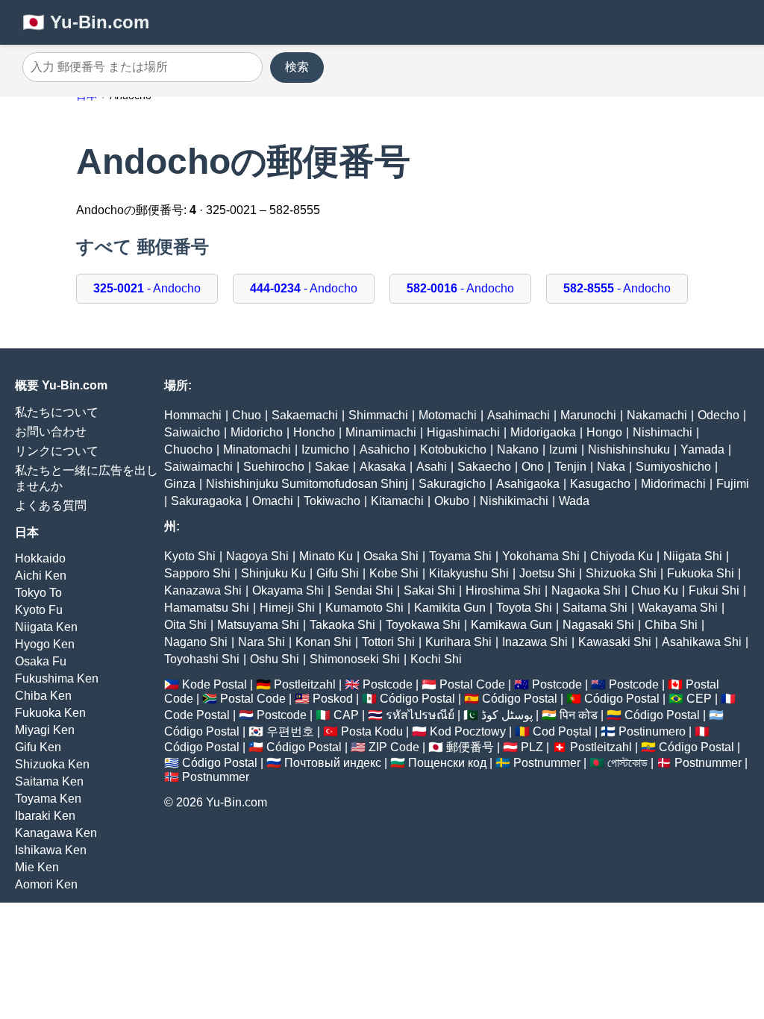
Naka (611, 466)
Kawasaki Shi (614, 642)
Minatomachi (257, 449)
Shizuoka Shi (621, 573)
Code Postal (197, 715)
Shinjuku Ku (273, 573)
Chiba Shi (671, 624)
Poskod (333, 698)
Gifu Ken (38, 747)
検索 (297, 66)
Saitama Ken (49, 781)
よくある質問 (51, 505)
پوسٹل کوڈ (507, 715)
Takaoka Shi (342, 624)
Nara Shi (261, 642)
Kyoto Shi (190, 556)
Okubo (451, 501)
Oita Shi (185, 624)
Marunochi (588, 415)
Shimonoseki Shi (355, 659)
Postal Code (472, 684)
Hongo (604, 432)
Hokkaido (40, 558)
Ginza (179, 483)
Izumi (563, 449)
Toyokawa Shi (423, 624)
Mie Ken (37, 867)
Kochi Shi (436, 659)
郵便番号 (470, 747)
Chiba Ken (43, 695)
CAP (346, 715)
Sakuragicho (452, 483)
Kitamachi (397, 501)
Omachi (272, 501)
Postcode (388, 684)
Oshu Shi (274, 659)
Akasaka (383, 466)
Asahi (431, 466)
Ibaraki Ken (45, 815)
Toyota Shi (524, 607)
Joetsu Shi (547, 573)
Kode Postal (214, 684)
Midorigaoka (543, 432)
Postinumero (652, 731)
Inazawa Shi (535, 642)
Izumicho (325, 449)
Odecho (718, 415)
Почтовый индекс (332, 762)
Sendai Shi (363, 590)
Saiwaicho (192, 432)
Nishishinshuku (629, 449)
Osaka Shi (391, 556)
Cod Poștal (562, 731)
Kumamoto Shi (364, 607)
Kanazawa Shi (203, 590)
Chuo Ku (654, 590)
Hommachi (193, 415)
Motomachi (448, 415)
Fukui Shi (714, 590)
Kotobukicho (453, 449)
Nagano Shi (196, 642)
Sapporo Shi (197, 573)
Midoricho (257, 432)
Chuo (246, 415)
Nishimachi (662, 432)
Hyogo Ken (45, 644)
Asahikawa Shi (702, 642)
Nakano (518, 449)
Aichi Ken (40, 575)
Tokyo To (38, 592)
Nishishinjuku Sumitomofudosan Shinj (307, 483)
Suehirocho (273, 466)
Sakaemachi (305, 415)
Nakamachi (657, 415)
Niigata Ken (46, 627)
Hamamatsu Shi (206, 607)
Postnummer (546, 762)
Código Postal (417, 698)
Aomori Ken (46, 884)
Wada (574, 501)
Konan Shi (323, 642)
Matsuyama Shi (258, 624)
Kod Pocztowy (468, 731)
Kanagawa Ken (56, 833)
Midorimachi (673, 483)
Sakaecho (484, 466)
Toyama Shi (460, 556)
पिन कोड (579, 715)
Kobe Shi (394, 573)
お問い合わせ (51, 431)
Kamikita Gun (450, 607)
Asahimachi (518, 415)
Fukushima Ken (56, 678)
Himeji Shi (287, 607)
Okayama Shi (288, 590)
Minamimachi (380, 432)
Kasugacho (600, 483)
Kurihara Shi (458, 642)
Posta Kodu (372, 731)
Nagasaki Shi (598, 624)
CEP (699, 698)
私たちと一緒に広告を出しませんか (86, 478)
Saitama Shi (595, 607)
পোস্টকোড (627, 762)
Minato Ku (326, 556)
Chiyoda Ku (621, 556)
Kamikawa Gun (511, 624)
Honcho (314, 432)
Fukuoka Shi (700, 573)
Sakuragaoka (206, 501)
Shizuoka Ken (52, 764)
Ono (533, 466)
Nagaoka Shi (586, 590)
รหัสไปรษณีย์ (420, 715)
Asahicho (385, 449)
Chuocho (188, 449)
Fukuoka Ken (50, 712)
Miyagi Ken (45, 730)
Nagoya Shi (257, 556)
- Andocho (147, 288)
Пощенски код (447, 762)
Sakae (332, 466)
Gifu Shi (337, 573)
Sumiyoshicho (673, 466)
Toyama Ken (48, 798)
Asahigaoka (528, 483)
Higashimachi (463, 432)
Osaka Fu (40, 661)
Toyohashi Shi (201, 659)
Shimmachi (378, 415)
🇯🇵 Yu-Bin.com (85, 22)
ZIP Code (394, 747)
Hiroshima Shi (503, 590)
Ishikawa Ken (51, 850)
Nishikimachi (514, 501)
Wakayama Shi (678, 607)
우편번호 (290, 731)
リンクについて (56, 451)
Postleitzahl (305, 684)
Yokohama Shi (541, 556)
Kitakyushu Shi (469, 573)
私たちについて (56, 412)
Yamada (702, 449)
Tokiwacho (332, 501)
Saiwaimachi (198, 466)
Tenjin (570, 466)
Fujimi (732, 483)
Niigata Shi (692, 556)
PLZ (532, 747)
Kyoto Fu (39, 609)
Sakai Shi (429, 590)
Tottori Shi (388, 642)
